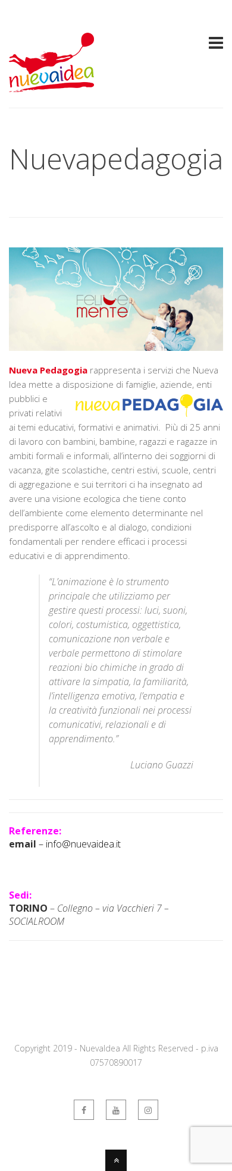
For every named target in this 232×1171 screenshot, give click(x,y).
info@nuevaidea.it (83, 843)
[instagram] (148, 1110)
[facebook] (84, 1110)
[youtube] (116, 1110)
